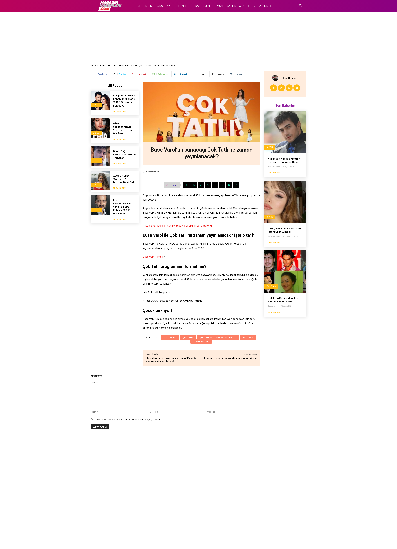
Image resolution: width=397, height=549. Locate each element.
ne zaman (248, 337)
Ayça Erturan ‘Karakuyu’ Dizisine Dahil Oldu (124, 179)
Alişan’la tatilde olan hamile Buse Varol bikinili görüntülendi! (178, 225)
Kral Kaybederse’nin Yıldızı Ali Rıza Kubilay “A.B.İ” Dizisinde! (122, 206)
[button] (300, 6)
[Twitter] (193, 185)
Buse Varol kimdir (153, 256)
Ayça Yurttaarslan (275, 236)
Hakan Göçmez (289, 78)
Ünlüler (271, 286)
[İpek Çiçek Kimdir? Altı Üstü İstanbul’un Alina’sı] (285, 202)
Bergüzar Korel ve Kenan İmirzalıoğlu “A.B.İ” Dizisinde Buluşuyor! (124, 100)
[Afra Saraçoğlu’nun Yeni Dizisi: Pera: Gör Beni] (100, 128)
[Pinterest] (201, 185)
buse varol (170, 337)
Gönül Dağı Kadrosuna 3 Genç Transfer (124, 154)
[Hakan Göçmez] (276, 78)
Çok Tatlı (188, 337)
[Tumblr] (236, 185)
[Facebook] (186, 185)
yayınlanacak (201, 341)
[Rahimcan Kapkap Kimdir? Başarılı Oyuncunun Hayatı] (285, 132)
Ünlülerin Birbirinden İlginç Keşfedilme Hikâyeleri (284, 299)
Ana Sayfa (96, 65)
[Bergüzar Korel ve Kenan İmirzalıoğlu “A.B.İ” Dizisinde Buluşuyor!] (100, 100)
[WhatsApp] (208, 185)
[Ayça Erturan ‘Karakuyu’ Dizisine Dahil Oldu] (100, 180)
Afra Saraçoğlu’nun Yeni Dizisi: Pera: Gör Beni (123, 128)
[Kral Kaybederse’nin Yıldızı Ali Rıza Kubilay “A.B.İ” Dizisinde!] (100, 205)
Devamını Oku (119, 111)
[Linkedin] (215, 185)
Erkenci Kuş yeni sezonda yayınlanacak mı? (230, 358)
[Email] (222, 185)
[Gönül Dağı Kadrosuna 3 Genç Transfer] (100, 156)
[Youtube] (296, 87)
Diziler (107, 65)
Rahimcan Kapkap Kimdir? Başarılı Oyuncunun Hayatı (284, 160)
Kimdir (270, 147)
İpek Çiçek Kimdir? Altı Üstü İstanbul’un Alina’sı (285, 230)
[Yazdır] (229, 185)
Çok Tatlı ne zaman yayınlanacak (218, 337)
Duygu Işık (272, 306)
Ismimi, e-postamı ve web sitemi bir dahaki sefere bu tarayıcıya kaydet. (127, 419)
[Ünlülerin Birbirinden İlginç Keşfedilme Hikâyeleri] (285, 271)
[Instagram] (281, 87)
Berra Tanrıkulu (274, 166)
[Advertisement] (198, 35)
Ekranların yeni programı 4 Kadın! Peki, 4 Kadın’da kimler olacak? (171, 359)
